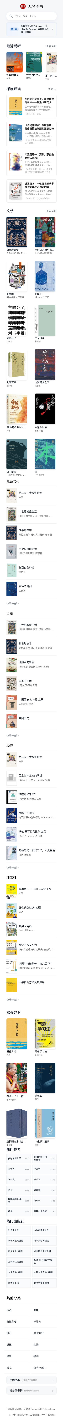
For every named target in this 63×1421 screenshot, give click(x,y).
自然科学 (11, 1321)
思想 (9, 1344)
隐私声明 (23, 1415)
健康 (36, 1310)
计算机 (37, 1321)
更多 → (52, 89)
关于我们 (13, 1415)
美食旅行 (38, 1333)
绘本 (36, 1356)
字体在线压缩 (48, 1415)
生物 (36, 1344)
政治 (9, 1310)
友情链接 (34, 1415)
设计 (9, 1333)
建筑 (9, 1356)
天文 (9, 1367)
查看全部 (51, 46)
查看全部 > (12, 603)
